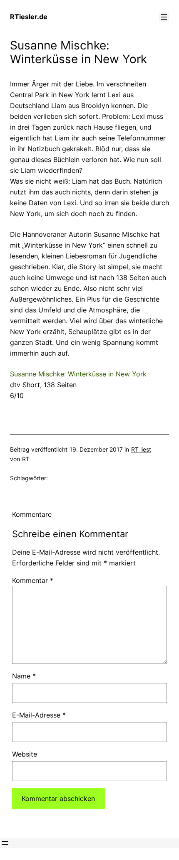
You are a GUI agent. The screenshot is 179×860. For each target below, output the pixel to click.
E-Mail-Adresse (39, 715)
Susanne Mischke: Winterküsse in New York (78, 374)
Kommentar (32, 580)
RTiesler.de (28, 16)
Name (24, 676)
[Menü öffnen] (164, 17)
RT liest (141, 449)
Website (24, 754)
